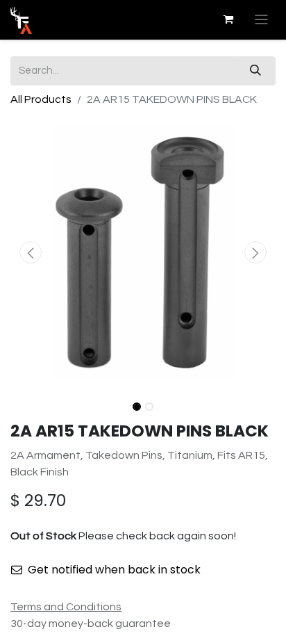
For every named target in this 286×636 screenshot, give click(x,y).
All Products (41, 99)
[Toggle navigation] (261, 20)
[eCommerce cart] (228, 19)
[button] (30, 252)
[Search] (255, 70)
